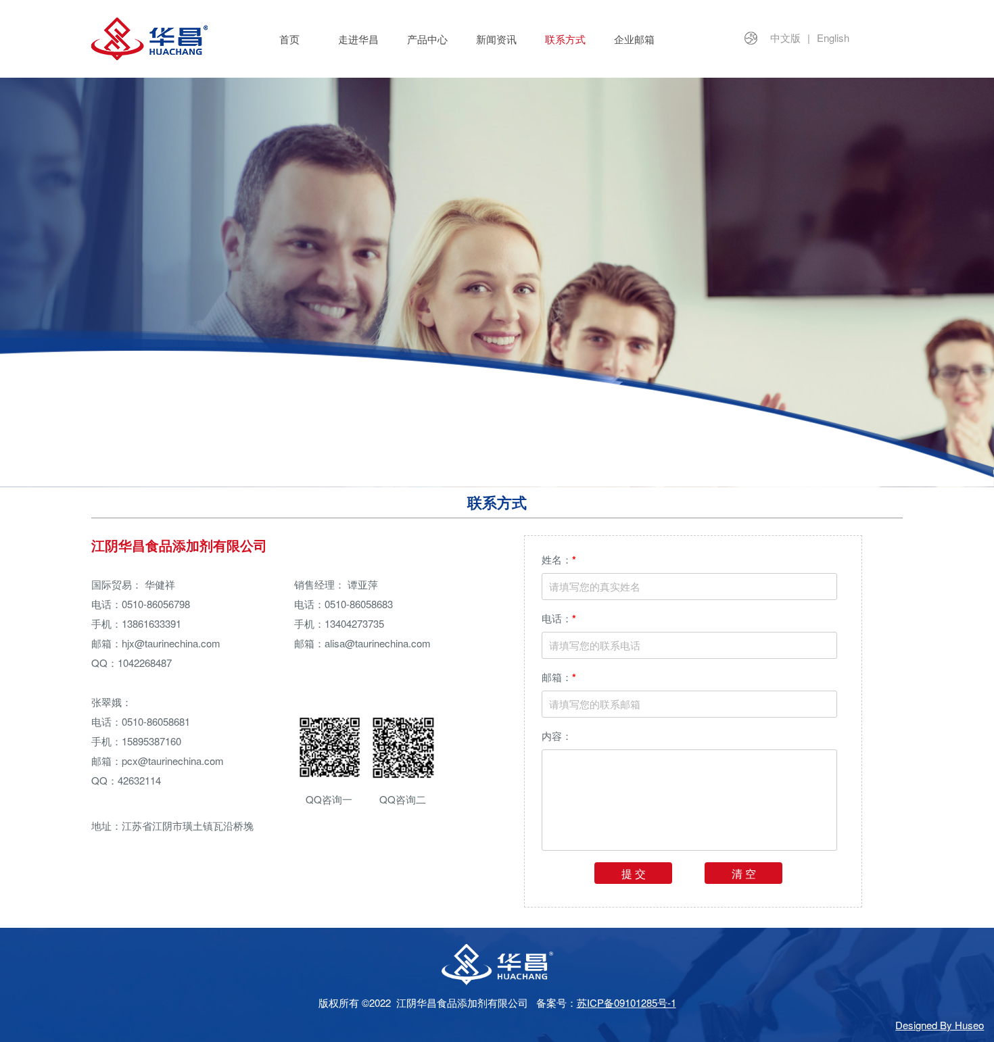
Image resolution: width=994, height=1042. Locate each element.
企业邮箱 (634, 39)
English (833, 37)
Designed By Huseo (939, 1025)
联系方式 (565, 39)
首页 (289, 39)
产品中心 (427, 39)
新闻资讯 (496, 39)
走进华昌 (358, 39)
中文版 (785, 37)
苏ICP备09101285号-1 (626, 1002)
